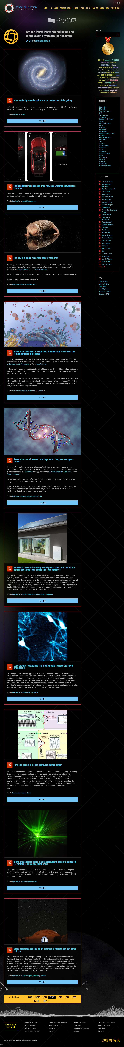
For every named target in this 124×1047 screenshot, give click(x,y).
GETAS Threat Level (10, 1026)
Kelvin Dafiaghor (107, 205)
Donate (82, 8)
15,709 (36, 1001)
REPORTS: (51, 1028)
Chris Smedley (107, 264)
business (102, 159)
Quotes (102, 8)
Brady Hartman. (41, 269)
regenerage (113, 85)
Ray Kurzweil (103, 115)
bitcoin (110, 68)
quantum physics (26, 793)
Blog (51, 8)
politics (101, 85)
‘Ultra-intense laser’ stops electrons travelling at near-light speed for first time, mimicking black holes (45, 863)
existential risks (102, 72)
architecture (103, 131)
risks (113, 87)
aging (100, 60)
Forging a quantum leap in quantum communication (38, 765)
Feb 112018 (9, 100)
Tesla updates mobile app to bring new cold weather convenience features (45, 187)
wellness (113, 92)
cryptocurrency (110, 70)
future (112, 72)
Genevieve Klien (16, 114)
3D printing (102, 107)
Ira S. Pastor (106, 262)
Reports (69, 8)
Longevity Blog (104, 284)
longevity (107, 83)
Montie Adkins (107, 259)
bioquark (105, 65)
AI (103, 60)
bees (100, 141)
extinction (108, 72)
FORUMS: (76, 1031)
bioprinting (102, 151)
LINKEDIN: (76, 1022)
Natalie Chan (106, 240)
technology (114, 90)
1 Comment (43, 976)
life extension (33, 284)
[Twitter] (106, 1040)
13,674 (30, 997)
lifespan (100, 83)
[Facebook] (103, 1040)
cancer (105, 70)
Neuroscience (117, 83)
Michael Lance (107, 254)
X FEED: (26, 1025)
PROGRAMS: (101, 1028)
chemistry (102, 162)
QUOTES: (100, 1031)
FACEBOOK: (27, 1022)
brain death (100, 70)
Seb (103, 251)
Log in (31, 41)
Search (117, 34)
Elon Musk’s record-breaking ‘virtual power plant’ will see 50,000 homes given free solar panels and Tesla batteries (44, 569)
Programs (63, 8)
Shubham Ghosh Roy (109, 189)
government (35, 594)
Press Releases (115, 8)
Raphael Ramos (107, 238)
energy (29, 594)
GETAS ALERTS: (101, 1022)
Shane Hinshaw (107, 235)
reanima (106, 85)
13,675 (37, 997)
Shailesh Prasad (107, 197)
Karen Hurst (106, 207)
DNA (100, 113)
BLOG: (50, 1025)
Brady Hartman (16, 284)
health (103, 74)
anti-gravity (103, 129)
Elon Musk (24, 594)
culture (115, 70)
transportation (33, 201)
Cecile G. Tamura (107, 225)
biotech (112, 65)
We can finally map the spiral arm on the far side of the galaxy (43, 101)
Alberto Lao (106, 232)
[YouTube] (114, 1040)
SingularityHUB (104, 294)
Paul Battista (106, 199)
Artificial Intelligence (105, 62)
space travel (36, 976)
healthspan (111, 75)
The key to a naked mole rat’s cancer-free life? (36, 258)
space (23, 114)
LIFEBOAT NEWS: (53, 1022)
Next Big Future (104, 289)
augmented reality (105, 137)
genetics (32, 496)
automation (103, 139)
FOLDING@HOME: (78, 1028)
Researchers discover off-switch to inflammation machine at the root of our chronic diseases (44, 353)
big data (102, 143)
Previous (15, 997)
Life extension (112, 80)
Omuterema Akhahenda (106, 218)
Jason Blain (106, 256)
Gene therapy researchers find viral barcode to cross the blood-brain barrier (44, 667)
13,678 (59, 997)
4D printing (102, 109)
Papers (76, 8)
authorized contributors (42, 41)
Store (107, 8)
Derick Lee (105, 230)
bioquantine (113, 62)
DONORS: (76, 1025)
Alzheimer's (107, 60)
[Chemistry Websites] (108, 46)
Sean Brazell (106, 243)
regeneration (103, 88)
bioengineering (104, 145)
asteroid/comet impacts (107, 133)
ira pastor (102, 80)
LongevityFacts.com (21, 364)
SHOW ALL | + (102, 267)
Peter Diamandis (104, 111)
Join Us (88, 8)
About (46, 8)
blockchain (115, 68)
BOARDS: (100, 1025)
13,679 (66, 997)
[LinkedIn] (110, 1040)
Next (45, 1001)
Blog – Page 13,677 (62, 20)
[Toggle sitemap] (114, 3)
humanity (118, 75)
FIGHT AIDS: (27, 1028)
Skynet (101, 121)
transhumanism (104, 93)
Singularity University (106, 119)
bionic (101, 149)
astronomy (102, 135)
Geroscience (103, 281)
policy (30, 976)
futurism (117, 72)
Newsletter (95, 8)
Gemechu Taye (107, 202)
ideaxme (99, 78)
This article (28, 472)
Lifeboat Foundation (16, 1040)
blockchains (103, 158)
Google (98, 75)
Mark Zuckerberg (104, 123)
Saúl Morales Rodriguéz (106, 185)
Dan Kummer (106, 215)
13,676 (44, 997)
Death (117, 70)
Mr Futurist (102, 286)
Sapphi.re (34, 1040)
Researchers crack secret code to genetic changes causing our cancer (43, 461)
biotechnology (103, 68)
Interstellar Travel (115, 78)
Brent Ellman (106, 248)
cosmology (25, 881)
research (110, 88)
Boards (56, 8)
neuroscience (41, 391)
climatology (103, 164)
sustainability (25, 201)
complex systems (105, 166)
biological (102, 147)
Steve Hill (105, 246)
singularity (116, 88)
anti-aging (115, 60)
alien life (102, 127)
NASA (113, 83)
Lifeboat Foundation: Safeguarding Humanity (20, 8)
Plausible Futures (105, 291)
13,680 (73, 997)
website (10, 364)
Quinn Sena (106, 191)
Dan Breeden (106, 194)
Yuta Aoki (105, 227)
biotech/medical (25, 284)
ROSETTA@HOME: (28, 1031)
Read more (42, 121)
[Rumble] (118, 1040)
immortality (106, 77)
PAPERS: (51, 1031)
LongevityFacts (23, 269)
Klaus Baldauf (107, 222)
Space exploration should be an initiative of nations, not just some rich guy (45, 950)
